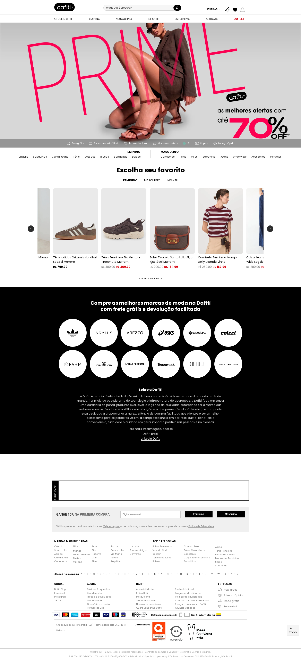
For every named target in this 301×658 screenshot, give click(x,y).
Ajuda (218, 547)
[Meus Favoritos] (236, 9)
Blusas (104, 156)
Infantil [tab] (172, 180)
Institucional (143, 596)
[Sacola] (243, 9)
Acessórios (258, 156)
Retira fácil (230, 606)
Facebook (60, 593)
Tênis (76, 156)
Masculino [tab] (152, 180)
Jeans (224, 156)
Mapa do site (94, 600)
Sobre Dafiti (142, 593)
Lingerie (23, 156)
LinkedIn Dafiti (150, 439)
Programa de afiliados (188, 593)
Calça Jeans (60, 156)
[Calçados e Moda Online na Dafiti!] (64, 7)
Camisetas (168, 156)
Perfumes (276, 156)
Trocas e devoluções (99, 596)
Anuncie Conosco (185, 607)
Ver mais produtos (150, 278)
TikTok (57, 600)
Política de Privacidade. (201, 526)
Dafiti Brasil (150, 434)
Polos (194, 156)
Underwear (240, 156)
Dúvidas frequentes (98, 589)
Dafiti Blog (60, 589)
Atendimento (94, 593)
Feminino (133, 152)
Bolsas (136, 156)
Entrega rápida (233, 595)
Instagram (60, 596)
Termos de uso (95, 607)
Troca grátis (231, 601)
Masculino (170, 152)
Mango (77, 550)
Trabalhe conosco (146, 600)
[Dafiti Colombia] (218, 615)
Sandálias (120, 156)
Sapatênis (209, 156)
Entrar (212, 9)
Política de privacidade (188, 596)
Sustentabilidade (185, 589)
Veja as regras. (111, 526)
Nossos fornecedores (148, 604)
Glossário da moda (98, 604)
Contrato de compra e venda (192, 600)
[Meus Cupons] (228, 9)
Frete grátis (230, 589)
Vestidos (90, 156)
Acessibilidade (145, 589)
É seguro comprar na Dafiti (190, 604)
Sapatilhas (40, 156)
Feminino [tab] (130, 180)
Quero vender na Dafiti (149, 607)
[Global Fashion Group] (139, 615)
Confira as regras (201, 651)
